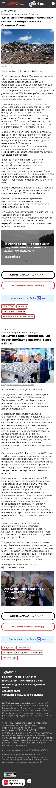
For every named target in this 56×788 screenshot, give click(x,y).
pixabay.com (7, 66)
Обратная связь (11, 691)
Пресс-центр (9, 681)
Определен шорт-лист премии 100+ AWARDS (26, 590)
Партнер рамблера (25, 774)
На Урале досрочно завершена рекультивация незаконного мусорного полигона (26, 247)
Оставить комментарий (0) (28, 285)
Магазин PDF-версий (31, 681)
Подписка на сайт (25, 677)
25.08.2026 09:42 (9, 329)
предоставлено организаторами (17, 384)
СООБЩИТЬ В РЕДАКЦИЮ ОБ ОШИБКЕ (22, 695)
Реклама (7, 677)
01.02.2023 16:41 (8, 11)
